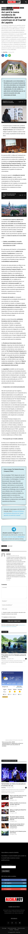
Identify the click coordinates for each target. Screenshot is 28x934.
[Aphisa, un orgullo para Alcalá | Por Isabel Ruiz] (5, 811)
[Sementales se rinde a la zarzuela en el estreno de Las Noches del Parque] (14, 773)
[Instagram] (12, 922)
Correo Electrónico (7, 865)
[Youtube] (19, 922)
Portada (7, 9)
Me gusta (24, 879)
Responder (8, 579)
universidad (10, 546)
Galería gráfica (9, 7)
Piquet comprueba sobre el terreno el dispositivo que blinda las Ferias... (18, 797)
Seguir (24, 882)
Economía (22, 7)
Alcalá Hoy (5, 52)
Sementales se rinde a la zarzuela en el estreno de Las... (13, 785)
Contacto (11, 929)
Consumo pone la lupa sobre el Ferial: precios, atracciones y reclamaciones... (17, 825)
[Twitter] (6, 55)
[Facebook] (2, 55)
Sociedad (11, 9)
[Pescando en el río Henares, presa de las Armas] (14, 644)
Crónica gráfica (16, 7)
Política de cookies (21, 928)
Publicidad (16, 929)
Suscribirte (23, 889)
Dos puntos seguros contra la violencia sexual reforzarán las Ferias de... (17, 818)
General (3, 9)
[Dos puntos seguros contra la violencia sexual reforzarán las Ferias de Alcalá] (5, 818)
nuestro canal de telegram (13, 537)
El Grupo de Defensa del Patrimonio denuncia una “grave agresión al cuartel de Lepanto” (14, 513)
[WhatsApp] (9, 55)
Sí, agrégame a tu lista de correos (9, 617)
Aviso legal (4, 928)
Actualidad (4, 7)
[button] (2, 2)
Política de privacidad (12, 928)
